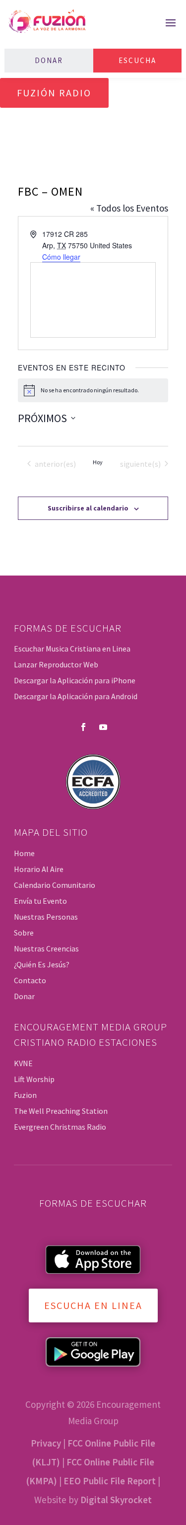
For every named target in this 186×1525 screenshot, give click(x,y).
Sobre (24, 933)
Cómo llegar (61, 257)
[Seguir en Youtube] (103, 727)
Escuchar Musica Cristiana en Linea (72, 649)
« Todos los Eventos (129, 208)
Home (24, 853)
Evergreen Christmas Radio (60, 1127)
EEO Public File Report (109, 1481)
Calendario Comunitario (54, 885)
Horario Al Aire (38, 869)
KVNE (23, 1063)
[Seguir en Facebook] (83, 727)
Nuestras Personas (46, 917)
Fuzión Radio (54, 92)
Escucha (137, 60)
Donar (49, 60)
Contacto (30, 980)
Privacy (46, 1443)
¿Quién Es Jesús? (41, 964)
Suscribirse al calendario (88, 508)
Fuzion (25, 1095)
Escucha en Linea (93, 1305)
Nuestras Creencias (46, 948)
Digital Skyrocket (116, 1500)
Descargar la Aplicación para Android (75, 696)
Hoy (98, 462)
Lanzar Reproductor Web (56, 664)
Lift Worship (34, 1079)
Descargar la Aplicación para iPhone (74, 680)
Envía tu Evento (40, 901)
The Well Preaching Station (61, 1111)
